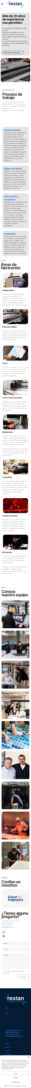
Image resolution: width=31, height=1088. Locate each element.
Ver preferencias (15, 1082)
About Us (8, 1047)
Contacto (8, 1054)
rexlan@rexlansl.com (8, 927)
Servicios (8, 1051)
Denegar (15, 1077)
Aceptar (16, 1073)
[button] (28, 1057)
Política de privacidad (17, 1085)
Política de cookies (8, 1085)
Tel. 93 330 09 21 (7, 925)
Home (7, 1044)
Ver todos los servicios (12, 52)
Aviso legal (24, 1085)
